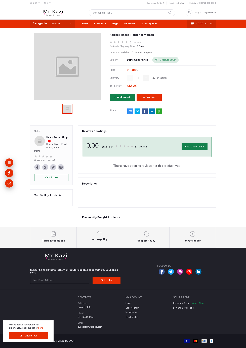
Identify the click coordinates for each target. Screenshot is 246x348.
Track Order (132, 317)
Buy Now (150, 97)
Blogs (115, 23)
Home (85, 23)
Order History (132, 308)
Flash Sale (100, 23)
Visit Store (51, 177)
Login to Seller (177, 3)
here (40, 328)
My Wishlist (131, 312)
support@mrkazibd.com (90, 327)
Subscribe (106, 280)
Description (89, 183)
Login (198, 13)
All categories (149, 23)
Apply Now (198, 303)
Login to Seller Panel (183, 308)
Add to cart (123, 97)
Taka (46, 3)
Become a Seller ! (155, 3)
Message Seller (167, 60)
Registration (210, 13)
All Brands (129, 23)
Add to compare (143, 52)
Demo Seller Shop (137, 60)
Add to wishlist (121, 52)
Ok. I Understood (28, 335)
